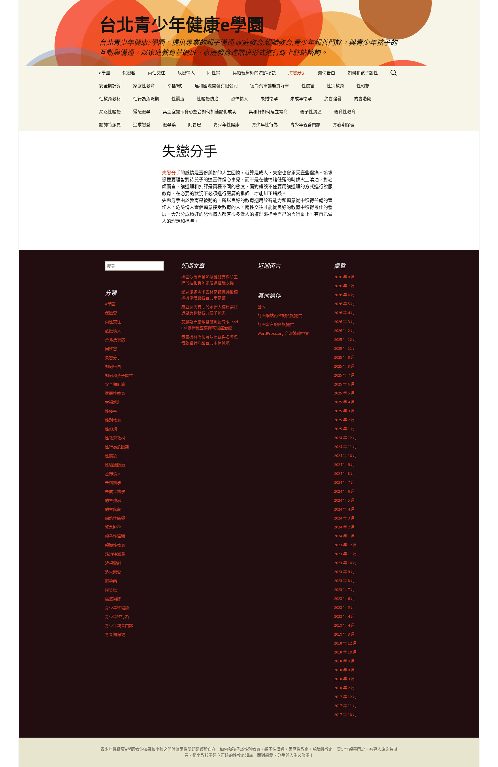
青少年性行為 (265, 124)
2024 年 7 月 (344, 482)
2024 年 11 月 (345, 446)
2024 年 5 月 (344, 500)
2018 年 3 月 (344, 678)
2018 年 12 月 (345, 643)
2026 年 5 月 (344, 303)
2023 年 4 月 (344, 616)
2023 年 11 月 (345, 553)
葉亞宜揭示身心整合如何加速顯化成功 (199, 111)
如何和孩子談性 (363, 72)
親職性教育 (345, 111)
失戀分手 (296, 72)
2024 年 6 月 (344, 491)
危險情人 (186, 72)
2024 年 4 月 (344, 509)
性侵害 (307, 85)
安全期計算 (110, 85)
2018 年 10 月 (345, 652)
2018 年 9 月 (344, 661)
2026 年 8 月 (344, 276)
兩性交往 (156, 72)
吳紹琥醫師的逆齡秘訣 (254, 72)
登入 (262, 306)
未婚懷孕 (269, 98)
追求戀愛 (141, 124)
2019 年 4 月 (344, 625)
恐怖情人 (239, 98)
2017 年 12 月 (345, 696)
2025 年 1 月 (344, 428)
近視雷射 (113, 563)
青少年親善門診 (305, 124)
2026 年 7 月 (344, 285)
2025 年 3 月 (344, 410)
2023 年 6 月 (344, 598)
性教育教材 (110, 98)
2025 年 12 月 (345, 339)
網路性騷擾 (110, 111)
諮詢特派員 (110, 124)
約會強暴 (333, 98)
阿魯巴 (194, 124)
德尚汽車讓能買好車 (269, 85)
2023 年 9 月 (344, 571)
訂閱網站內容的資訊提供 (280, 315)
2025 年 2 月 (344, 419)
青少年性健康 (226, 124)
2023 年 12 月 (345, 544)
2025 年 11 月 (345, 348)
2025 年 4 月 (344, 402)
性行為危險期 (146, 98)
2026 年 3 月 (344, 321)
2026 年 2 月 (344, 330)
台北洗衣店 (115, 339)
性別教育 (335, 85)
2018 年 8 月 (344, 669)
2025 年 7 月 (344, 375)
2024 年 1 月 (344, 536)
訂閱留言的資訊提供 (276, 324)
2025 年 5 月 (344, 393)
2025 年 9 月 (344, 357)
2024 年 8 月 (344, 473)
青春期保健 (343, 124)
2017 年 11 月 (345, 705)
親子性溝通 (311, 111)
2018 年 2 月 (344, 687)
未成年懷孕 (301, 98)
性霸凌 (177, 98)
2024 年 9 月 (344, 464)
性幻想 (362, 85)
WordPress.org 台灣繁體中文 (283, 333)
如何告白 (326, 72)
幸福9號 (174, 85)
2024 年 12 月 (345, 437)
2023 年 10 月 (345, 562)
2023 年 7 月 (344, 589)
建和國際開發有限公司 (216, 85)
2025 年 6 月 (344, 384)
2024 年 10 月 (345, 455)
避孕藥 (169, 124)
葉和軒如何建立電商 (268, 111)
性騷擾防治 (207, 98)
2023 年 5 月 (344, 607)
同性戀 (213, 72)
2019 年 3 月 (344, 634)
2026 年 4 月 (344, 312)
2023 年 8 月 (344, 580)
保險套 (128, 72)
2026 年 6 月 (344, 294)
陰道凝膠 (113, 598)
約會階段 (362, 98)
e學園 (104, 72)
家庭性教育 (144, 85)
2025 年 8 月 (344, 366)
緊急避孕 (141, 111)
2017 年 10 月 (345, 714)
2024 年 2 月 (344, 527)
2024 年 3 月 (344, 518)
